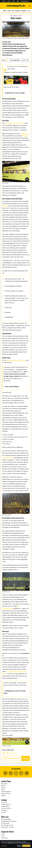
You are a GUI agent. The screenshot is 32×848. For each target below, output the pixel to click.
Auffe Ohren (4, 838)
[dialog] (16, 844)
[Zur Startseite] (16, 6)
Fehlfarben (4, 810)
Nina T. (7, 60)
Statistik (3, 795)
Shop (18, 1)
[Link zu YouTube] (27, 773)
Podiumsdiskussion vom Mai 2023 (15, 123)
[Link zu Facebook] (11, 773)
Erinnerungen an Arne (7, 825)
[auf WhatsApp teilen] (15, 753)
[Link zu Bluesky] (5, 773)
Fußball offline (5, 806)
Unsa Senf (17, 10)
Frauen (8, 10)
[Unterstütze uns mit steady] (16, 758)
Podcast (4, 1)
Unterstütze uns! (24, 1)
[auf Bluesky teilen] (3, 753)
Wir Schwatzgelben (6, 819)
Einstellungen (4, 845)
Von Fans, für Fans (6, 808)
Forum (9, 1)
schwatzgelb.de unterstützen (9, 821)
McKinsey (25, 136)
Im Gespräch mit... (6, 804)
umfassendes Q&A (7, 457)
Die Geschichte (5, 823)
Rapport (5, 206)
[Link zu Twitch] (21, 773)
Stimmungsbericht (6, 791)
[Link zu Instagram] (16, 773)
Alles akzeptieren (26, 845)
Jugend (3, 787)
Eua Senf (3, 812)
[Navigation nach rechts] (30, 10)
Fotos (13, 1)
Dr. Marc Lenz (24, 133)
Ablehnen (19, 845)
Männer (4, 10)
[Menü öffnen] (30, 6)
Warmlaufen (4, 784)
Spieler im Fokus (5, 793)
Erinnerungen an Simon (7, 827)
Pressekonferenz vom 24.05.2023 (16, 360)
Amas (12, 10)
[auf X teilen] (7, 753)
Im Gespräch (23, 10)
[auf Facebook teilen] (11, 753)
